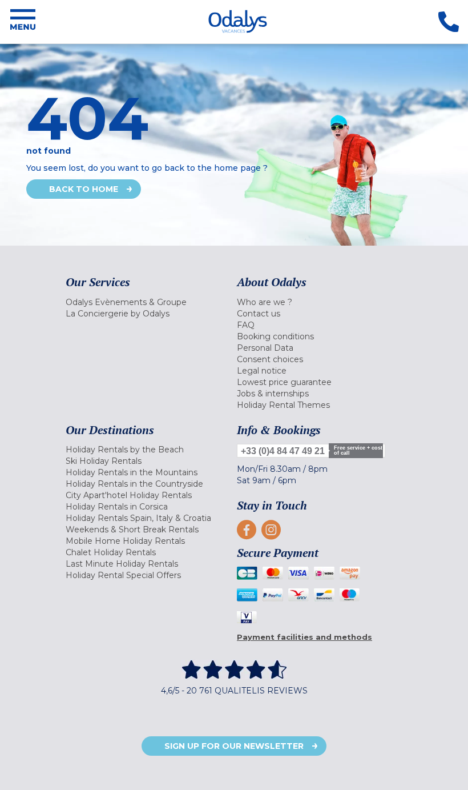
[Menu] (23, 21)
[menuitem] (148, 302)
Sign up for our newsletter (234, 746)
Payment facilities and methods (304, 636)
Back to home (83, 189)
